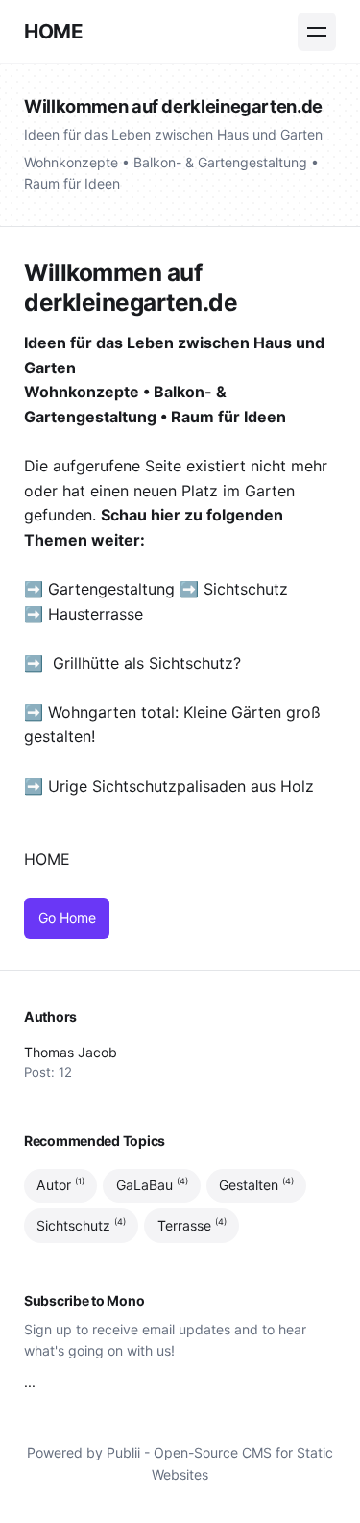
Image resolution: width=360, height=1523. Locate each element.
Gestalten (256, 1184)
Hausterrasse (98, 613)
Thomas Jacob (70, 1052)
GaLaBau (152, 1184)
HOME (53, 31)
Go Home (67, 917)
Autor (60, 1184)
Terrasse (192, 1224)
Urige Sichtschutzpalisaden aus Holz (181, 786)
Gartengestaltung (111, 588)
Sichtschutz (246, 588)
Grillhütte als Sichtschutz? (147, 663)
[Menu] (317, 32)
